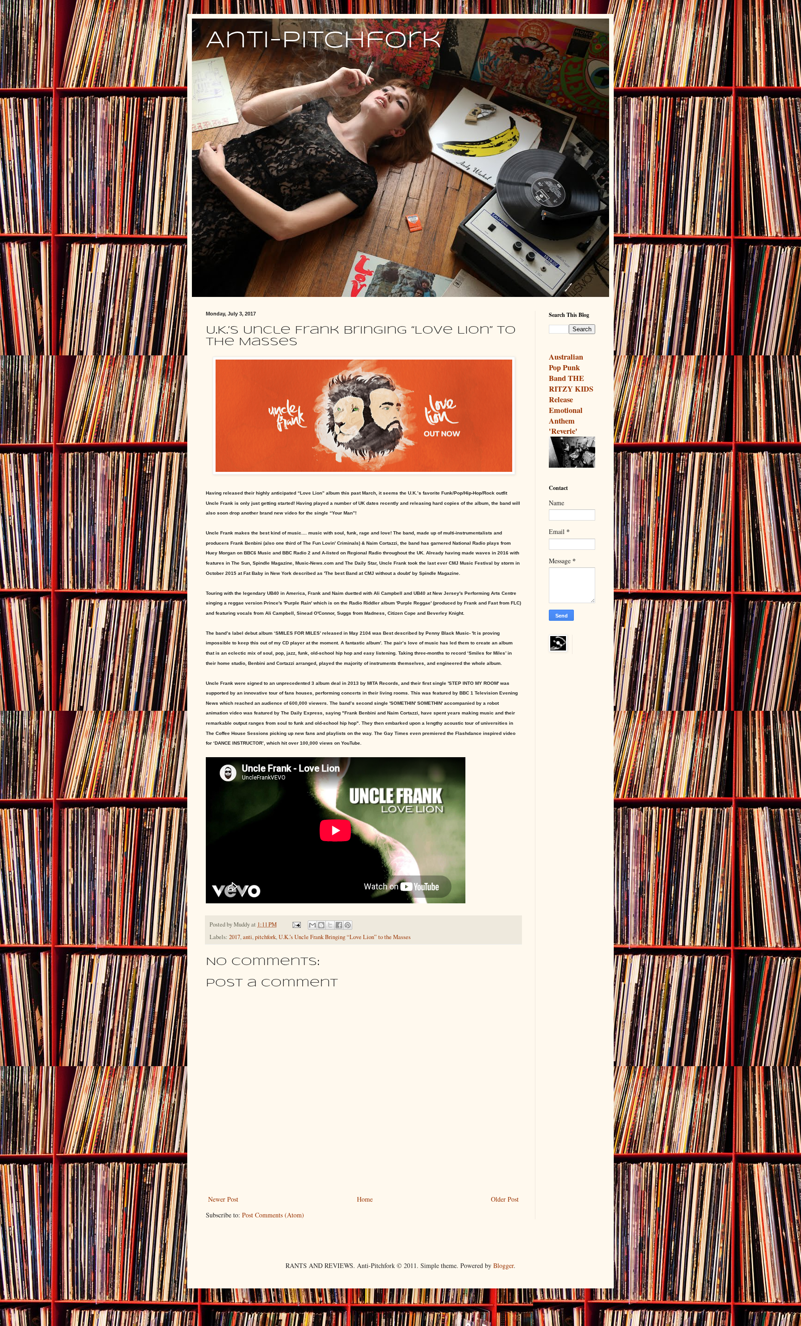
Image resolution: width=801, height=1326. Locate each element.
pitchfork (265, 937)
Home (365, 1199)
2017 (234, 937)
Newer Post (223, 1199)
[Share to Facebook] (338, 925)
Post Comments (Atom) (273, 1214)
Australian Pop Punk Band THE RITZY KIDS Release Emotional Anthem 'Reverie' (571, 394)
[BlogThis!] (321, 925)
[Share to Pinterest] (347, 925)
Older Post (505, 1199)
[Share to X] (330, 925)
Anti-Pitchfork (323, 41)
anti (247, 937)
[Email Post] (296, 924)
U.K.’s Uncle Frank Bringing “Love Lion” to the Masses (345, 937)
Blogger (503, 1265)
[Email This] (312, 925)
